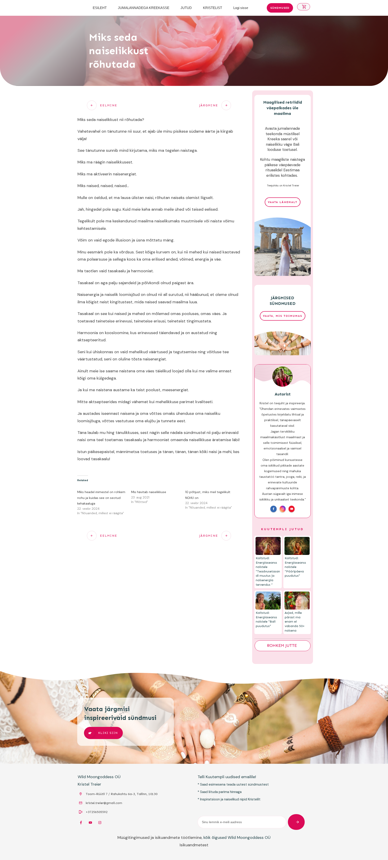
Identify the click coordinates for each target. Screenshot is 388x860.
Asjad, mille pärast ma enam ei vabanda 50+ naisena (295, 621)
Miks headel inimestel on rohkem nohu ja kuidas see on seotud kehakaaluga (101, 497)
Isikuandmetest (194, 845)
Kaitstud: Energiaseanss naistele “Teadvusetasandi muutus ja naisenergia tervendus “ (268, 571)
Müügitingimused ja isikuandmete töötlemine (159, 837)
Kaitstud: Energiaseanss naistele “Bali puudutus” (266, 619)
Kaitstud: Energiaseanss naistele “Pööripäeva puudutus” (295, 567)
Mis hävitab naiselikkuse (148, 492)
